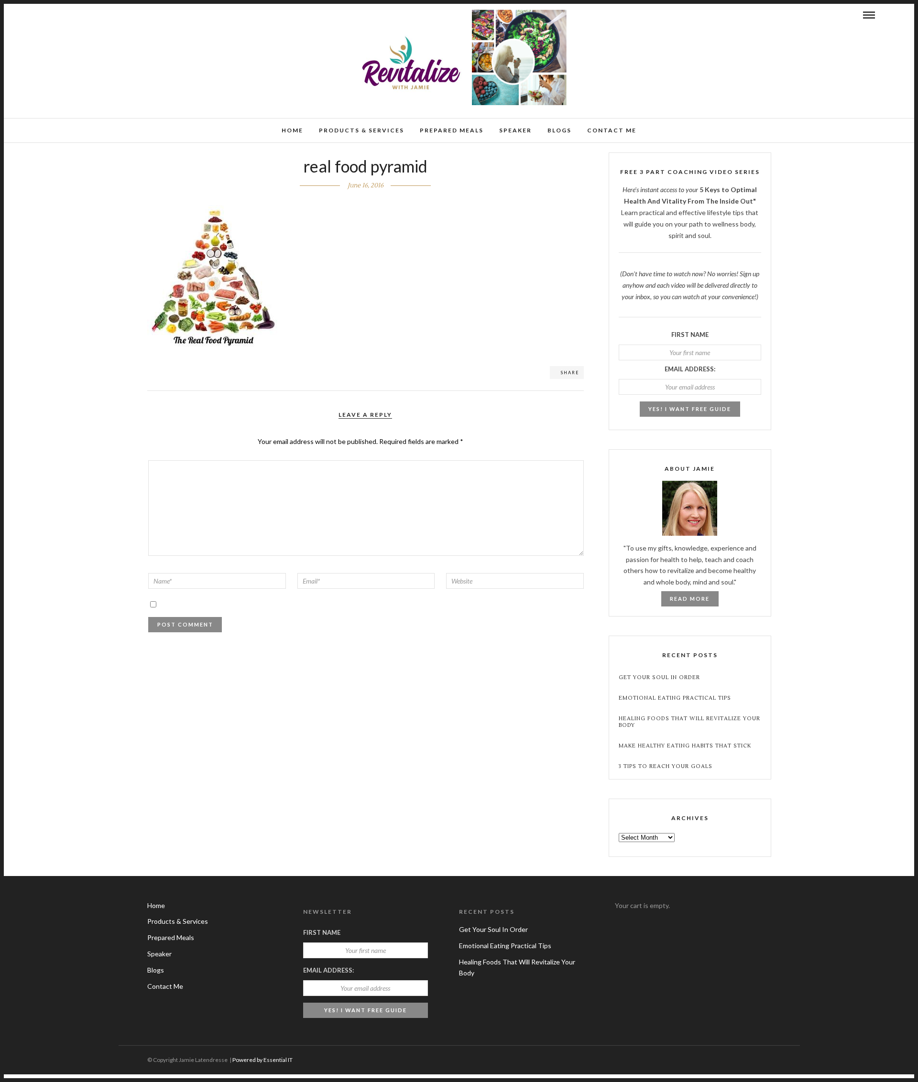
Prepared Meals (451, 130)
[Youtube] (59, 15)
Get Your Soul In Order (659, 677)
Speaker (515, 130)
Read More (690, 598)
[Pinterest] (72, 15)
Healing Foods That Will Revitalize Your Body (689, 721)
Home (292, 130)
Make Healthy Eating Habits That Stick (685, 746)
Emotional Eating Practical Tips (675, 698)
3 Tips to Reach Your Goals (665, 766)
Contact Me (611, 130)
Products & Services (361, 130)
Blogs (559, 130)
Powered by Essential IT (262, 1059)
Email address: (690, 369)
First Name (690, 334)
